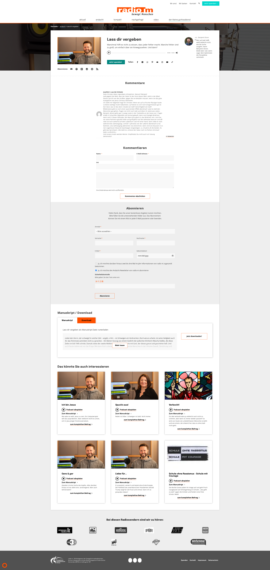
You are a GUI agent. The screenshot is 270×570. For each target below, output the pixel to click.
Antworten (170, 136)
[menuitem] (173, 3)
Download (86, 320)
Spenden (184, 560)
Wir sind (173, 4)
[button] (4, 565)
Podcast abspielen (74, 410)
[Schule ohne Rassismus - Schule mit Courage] (188, 454)
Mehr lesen (120, 345)
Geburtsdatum (142, 251)
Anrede (98, 227)
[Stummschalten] (177, 53)
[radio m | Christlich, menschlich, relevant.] (135, 11)
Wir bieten (183, 4)
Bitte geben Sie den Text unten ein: (107, 275)
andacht (62, 26)
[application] (142, 52)
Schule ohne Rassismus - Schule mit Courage (188, 475)
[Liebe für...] (135, 454)
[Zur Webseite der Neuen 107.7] (177, 530)
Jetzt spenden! (115, 62)
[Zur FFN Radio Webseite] (93, 530)
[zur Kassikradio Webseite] (65, 530)
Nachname (141, 238)
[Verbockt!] (188, 386)
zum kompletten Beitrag (80, 424)
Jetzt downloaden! (194, 336)
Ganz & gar (67, 474)
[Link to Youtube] (167, 62)
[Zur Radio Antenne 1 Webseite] (156, 542)
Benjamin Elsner (203, 37)
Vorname (98, 238)
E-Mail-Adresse (143, 154)
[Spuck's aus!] (135, 386)
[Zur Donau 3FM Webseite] (72, 542)
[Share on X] (142, 62)
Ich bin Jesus (69, 405)
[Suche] (199, 3)
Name (99, 154)
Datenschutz (213, 560)
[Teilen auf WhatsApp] (147, 62)
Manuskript (67, 320)
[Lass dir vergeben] (79, 50)
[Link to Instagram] (162, 62)
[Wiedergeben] (109, 53)
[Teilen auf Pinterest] (152, 62)
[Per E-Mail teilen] (157, 62)
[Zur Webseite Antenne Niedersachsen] (198, 542)
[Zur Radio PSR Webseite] (149, 530)
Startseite (54, 26)
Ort (97, 162)
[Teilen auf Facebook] (137, 62)
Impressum (202, 560)
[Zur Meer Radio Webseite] (205, 530)
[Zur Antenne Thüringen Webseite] (121, 530)
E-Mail (97, 251)
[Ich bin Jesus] (81, 386)
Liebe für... (121, 474)
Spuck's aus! (121, 405)
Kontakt (193, 4)
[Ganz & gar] (81, 454)
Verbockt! (174, 405)
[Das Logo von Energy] (114, 542)
